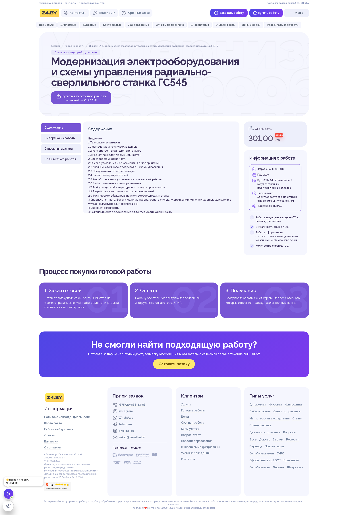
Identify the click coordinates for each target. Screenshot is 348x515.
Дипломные (68, 24)
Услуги (186, 404)
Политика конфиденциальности (67, 417)
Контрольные (112, 24)
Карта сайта (53, 423)
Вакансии (51, 441)
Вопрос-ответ (191, 435)
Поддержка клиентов (91, 3)
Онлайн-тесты (225, 24)
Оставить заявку (174, 364)
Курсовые (89, 24)
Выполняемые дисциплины (200, 447)
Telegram (125, 424)
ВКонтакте (126, 430)
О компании (52, 447)
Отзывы (49, 435)
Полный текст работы (60, 159)
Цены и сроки (251, 24)
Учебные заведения (195, 453)
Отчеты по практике (170, 24)
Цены (185, 416)
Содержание (53, 127)
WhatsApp (126, 417)
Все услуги (46, 24)
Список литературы (58, 148)
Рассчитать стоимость (282, 24)
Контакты (70, 3)
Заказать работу (232, 13)
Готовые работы (193, 410)
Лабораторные (138, 24)
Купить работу (268, 13)
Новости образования (196, 441)
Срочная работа (192, 422)
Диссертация (199, 24)
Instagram (125, 411)
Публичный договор (50, 3)
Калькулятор (190, 428)
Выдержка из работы (59, 138)
